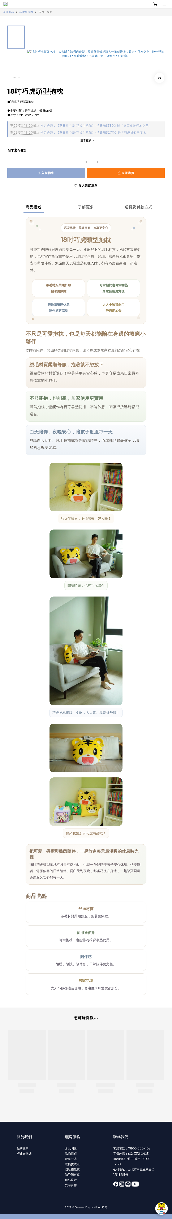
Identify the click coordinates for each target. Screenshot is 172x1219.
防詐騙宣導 (72, 1174)
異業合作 (71, 1185)
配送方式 (71, 1159)
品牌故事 (23, 1148)
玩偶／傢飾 (45, 12)
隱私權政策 (72, 1169)
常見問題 (71, 1148)
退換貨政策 (72, 1164)
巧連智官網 (24, 1154)
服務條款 (71, 1180)
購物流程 (71, 1154)
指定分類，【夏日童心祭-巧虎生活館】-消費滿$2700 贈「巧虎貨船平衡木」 (79, 132)
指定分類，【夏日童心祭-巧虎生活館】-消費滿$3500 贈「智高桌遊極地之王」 (81, 126)
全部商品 (8, 12)
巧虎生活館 (26, 12)
